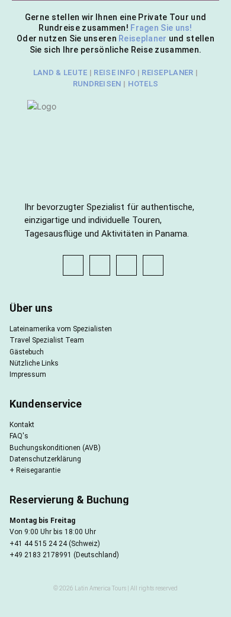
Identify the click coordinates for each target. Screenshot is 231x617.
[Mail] (126, 265)
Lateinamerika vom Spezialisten (60, 329)
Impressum (27, 374)
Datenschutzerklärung (45, 459)
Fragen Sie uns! (161, 28)
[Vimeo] (153, 265)
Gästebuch (26, 352)
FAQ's (18, 436)
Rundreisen (97, 83)
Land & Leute (60, 72)
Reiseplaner (143, 38)
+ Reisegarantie (34, 470)
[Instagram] (99, 265)
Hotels (143, 83)
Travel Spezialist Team (46, 340)
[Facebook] (73, 265)
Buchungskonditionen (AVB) (55, 448)
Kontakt (21, 425)
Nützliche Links (34, 363)
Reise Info (114, 72)
